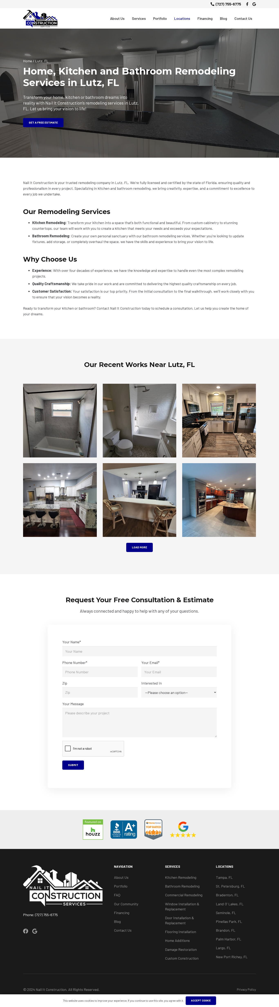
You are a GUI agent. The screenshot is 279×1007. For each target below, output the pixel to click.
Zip (64, 683)
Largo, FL (223, 948)
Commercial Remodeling (183, 895)
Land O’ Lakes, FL (229, 904)
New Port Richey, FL (232, 957)
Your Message (73, 703)
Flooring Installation (180, 931)
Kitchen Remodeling (180, 877)
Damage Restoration (181, 949)
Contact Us (123, 930)
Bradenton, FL (227, 895)
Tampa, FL (224, 877)
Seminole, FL (226, 912)
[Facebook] (247, 4)
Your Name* (71, 642)
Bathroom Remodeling (182, 886)
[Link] (40, 18)
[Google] (254, 4)
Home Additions (177, 940)
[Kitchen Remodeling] (219, 420)
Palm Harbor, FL (228, 939)
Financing (121, 912)
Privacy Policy (246, 989)
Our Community (126, 904)
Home (27, 61)
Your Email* (150, 662)
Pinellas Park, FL (229, 921)
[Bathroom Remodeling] (60, 420)
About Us (121, 877)
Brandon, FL (225, 930)
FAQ (117, 895)
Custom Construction (182, 958)
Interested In (151, 683)
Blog (117, 921)
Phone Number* (74, 662)
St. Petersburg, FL (230, 886)
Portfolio (120, 886)
